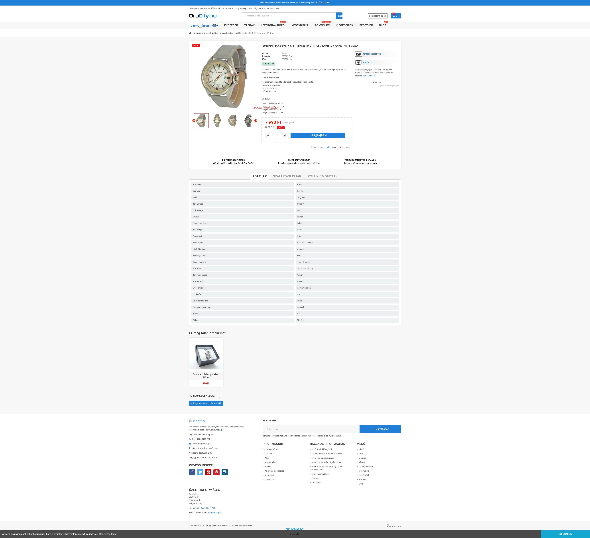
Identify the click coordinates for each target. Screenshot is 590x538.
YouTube (208, 472)
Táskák (362, 462)
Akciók (193, 8)
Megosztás (318, 147)
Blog (361, 484)
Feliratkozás (381, 428)
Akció (361, 449)
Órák (361, 453)
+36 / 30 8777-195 (272, 8)
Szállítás (205, 8)
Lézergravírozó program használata (328, 453)
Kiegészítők (364, 475)
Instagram (225, 472)
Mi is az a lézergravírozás (323, 458)
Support (315, 478)
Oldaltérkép (270, 479)
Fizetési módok (272, 449)
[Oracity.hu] (203, 15)
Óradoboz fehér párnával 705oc (206, 376)
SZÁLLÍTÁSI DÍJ (369, 76)
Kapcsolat (229, 8)
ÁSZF (239, 8)
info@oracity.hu (215, 512)
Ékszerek (363, 458)
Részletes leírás (108, 534)
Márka (265, 53)
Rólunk (217, 8)
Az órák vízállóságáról (275, 471)
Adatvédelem (271, 462)
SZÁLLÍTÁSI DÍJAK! (321, 3)
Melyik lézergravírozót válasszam (326, 462)
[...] (222, 430)
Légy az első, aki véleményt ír (206, 403)
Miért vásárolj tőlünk (321, 474)
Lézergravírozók (366, 466)
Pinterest (346, 147)
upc (264, 59)
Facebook (192, 472)
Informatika (364, 471)
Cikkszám (266, 56)
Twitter (200, 472)
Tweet (333, 147)
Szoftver (362, 479)
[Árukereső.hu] (295, 530)
